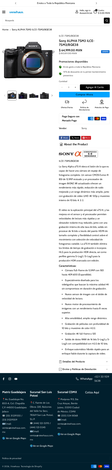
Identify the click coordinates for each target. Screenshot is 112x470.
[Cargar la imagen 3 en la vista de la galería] (33, 95)
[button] (5, 12)
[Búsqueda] (107, 21)
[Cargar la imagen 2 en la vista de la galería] (22, 95)
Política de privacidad (11, 458)
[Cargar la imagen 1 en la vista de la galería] (12, 95)
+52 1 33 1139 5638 (101, 378)
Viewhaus (15, 466)
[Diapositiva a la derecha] (52, 95)
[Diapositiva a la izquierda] (4, 95)
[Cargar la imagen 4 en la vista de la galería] (44, 95)
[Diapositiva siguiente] (96, 3)
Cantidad (63, 81)
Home (5, 29)
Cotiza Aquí (92, 392)
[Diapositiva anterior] (15, 3)
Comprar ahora (84, 94)
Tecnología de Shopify (31, 466)
